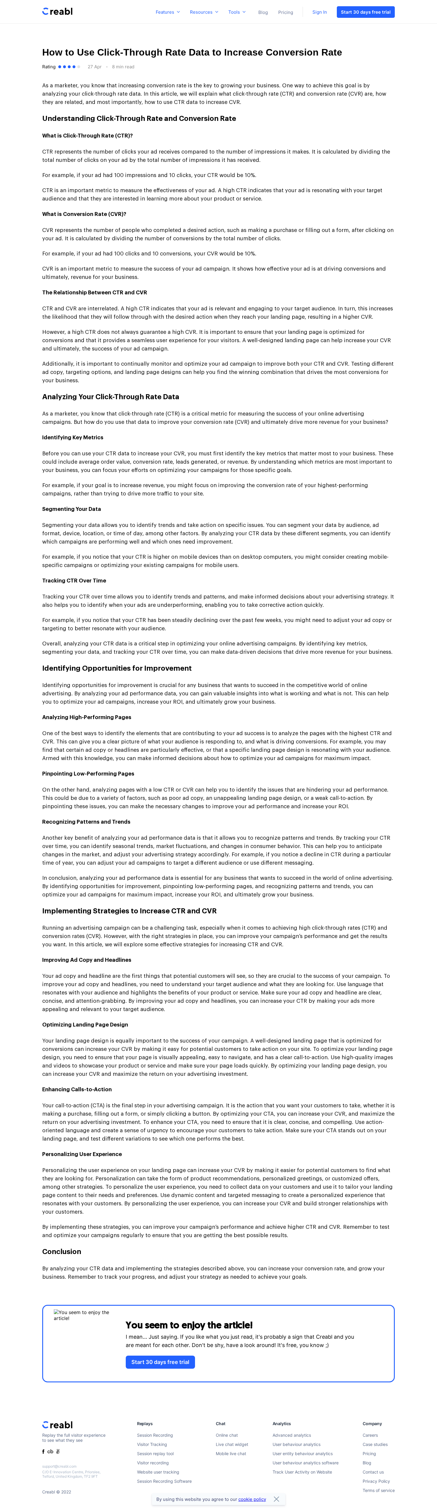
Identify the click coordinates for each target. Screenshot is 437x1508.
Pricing (285, 12)
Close (276, 1499)
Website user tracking (158, 1471)
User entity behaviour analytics (303, 1453)
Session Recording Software (164, 1481)
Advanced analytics (292, 1435)
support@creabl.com (59, 1466)
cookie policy (252, 1499)
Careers (370, 1435)
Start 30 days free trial (366, 12)
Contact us (373, 1471)
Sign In (319, 12)
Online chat (227, 1435)
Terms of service (379, 1490)
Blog (263, 12)
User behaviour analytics (296, 1444)
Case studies (375, 1444)
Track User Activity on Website (302, 1471)
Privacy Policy (376, 1481)
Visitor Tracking (152, 1444)
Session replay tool (155, 1453)
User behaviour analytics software (306, 1462)
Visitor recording (153, 1462)
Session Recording (155, 1435)
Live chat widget (232, 1444)
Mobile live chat (231, 1453)
